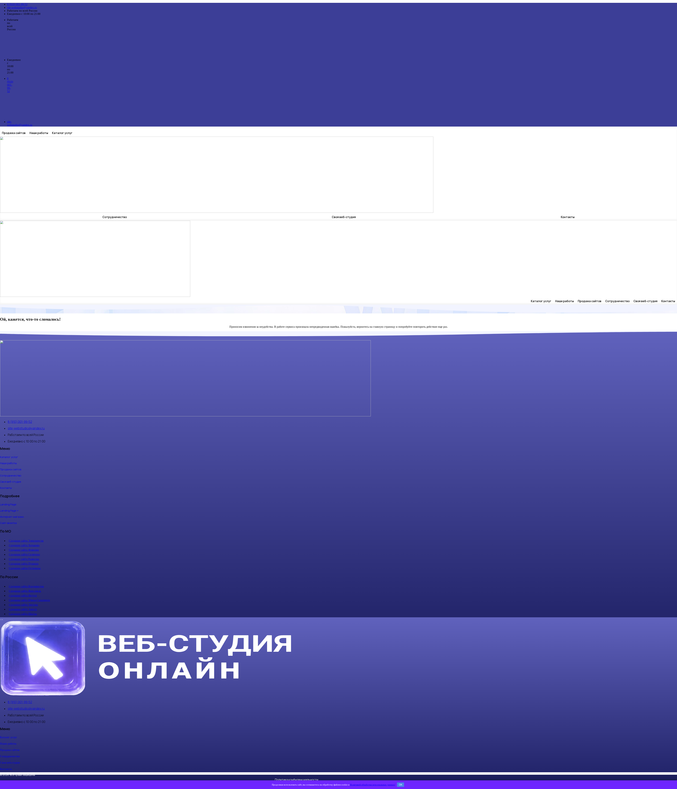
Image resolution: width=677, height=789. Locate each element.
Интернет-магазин (12, 517)
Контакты (568, 217)
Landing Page (8, 504)
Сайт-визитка (8, 523)
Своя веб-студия (344, 217)
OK (400, 784)
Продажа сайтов (14, 133)
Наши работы (38, 133)
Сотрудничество (114, 217)
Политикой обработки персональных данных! (372, 784)
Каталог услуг (62, 133)
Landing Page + (9, 510)
